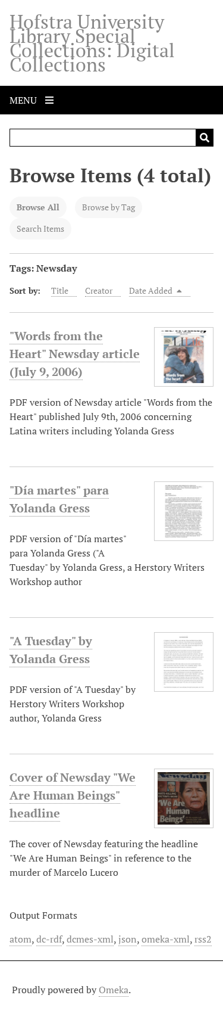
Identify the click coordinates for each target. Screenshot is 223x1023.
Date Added (151, 290)
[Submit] (204, 138)
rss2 (203, 939)
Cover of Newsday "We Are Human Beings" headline (73, 795)
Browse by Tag (108, 207)
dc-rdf (49, 939)
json (127, 939)
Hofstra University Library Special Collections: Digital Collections (92, 43)
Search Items (40, 228)
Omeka (113, 989)
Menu (24, 100)
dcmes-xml (90, 939)
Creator (98, 290)
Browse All (38, 207)
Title (59, 290)
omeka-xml (166, 939)
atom (21, 939)
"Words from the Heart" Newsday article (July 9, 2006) (75, 354)
